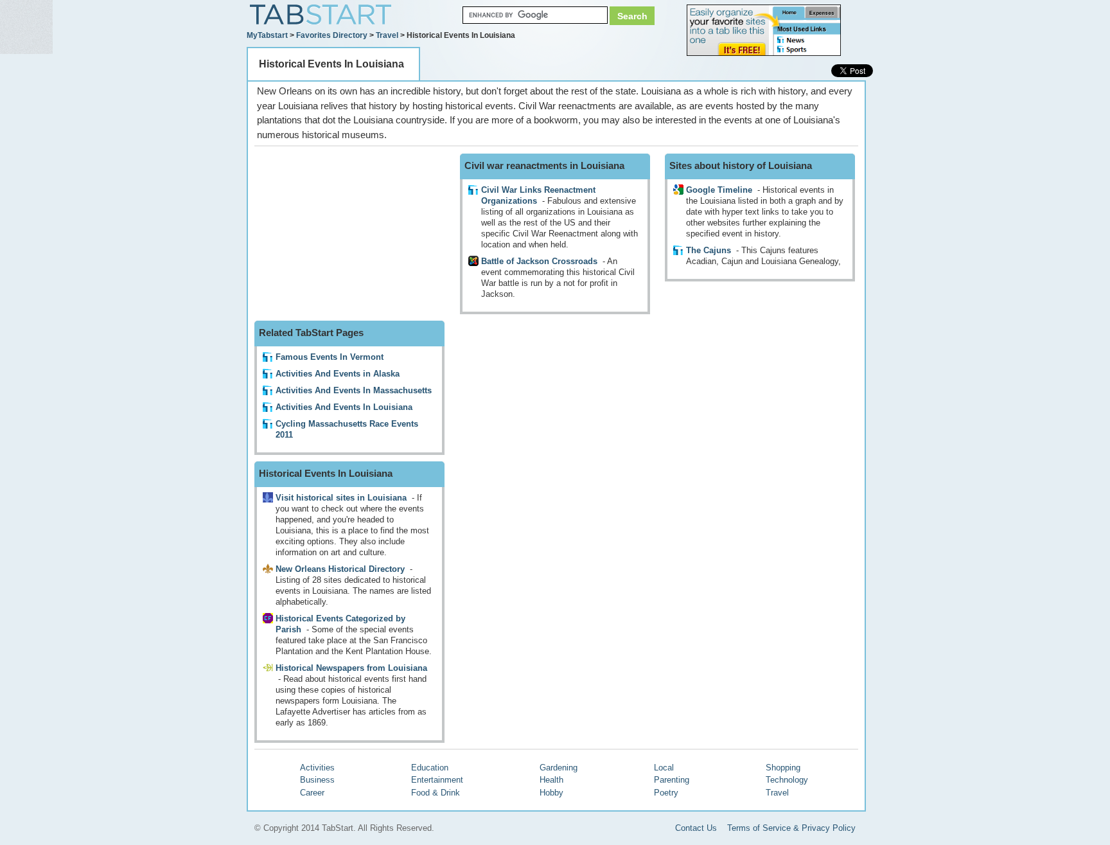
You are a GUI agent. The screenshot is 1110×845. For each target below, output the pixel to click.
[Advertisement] (350, 234)
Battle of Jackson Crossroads (539, 261)
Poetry (666, 792)
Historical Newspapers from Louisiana (351, 668)
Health (551, 780)
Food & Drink (435, 792)
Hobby (551, 792)
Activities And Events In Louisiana (344, 407)
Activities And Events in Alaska (338, 373)
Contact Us (696, 828)
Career (312, 792)
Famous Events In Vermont (329, 357)
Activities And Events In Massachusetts (354, 390)
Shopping (783, 767)
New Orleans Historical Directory (340, 569)
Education (429, 767)
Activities (317, 767)
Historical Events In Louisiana (331, 63)
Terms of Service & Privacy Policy (791, 828)
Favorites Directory (331, 35)
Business (317, 780)
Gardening (558, 767)
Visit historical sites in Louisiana (341, 498)
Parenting (671, 780)
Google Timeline (719, 190)
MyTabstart (267, 35)
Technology (787, 780)
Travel (387, 35)
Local (664, 767)
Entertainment (437, 780)
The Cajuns (708, 250)
